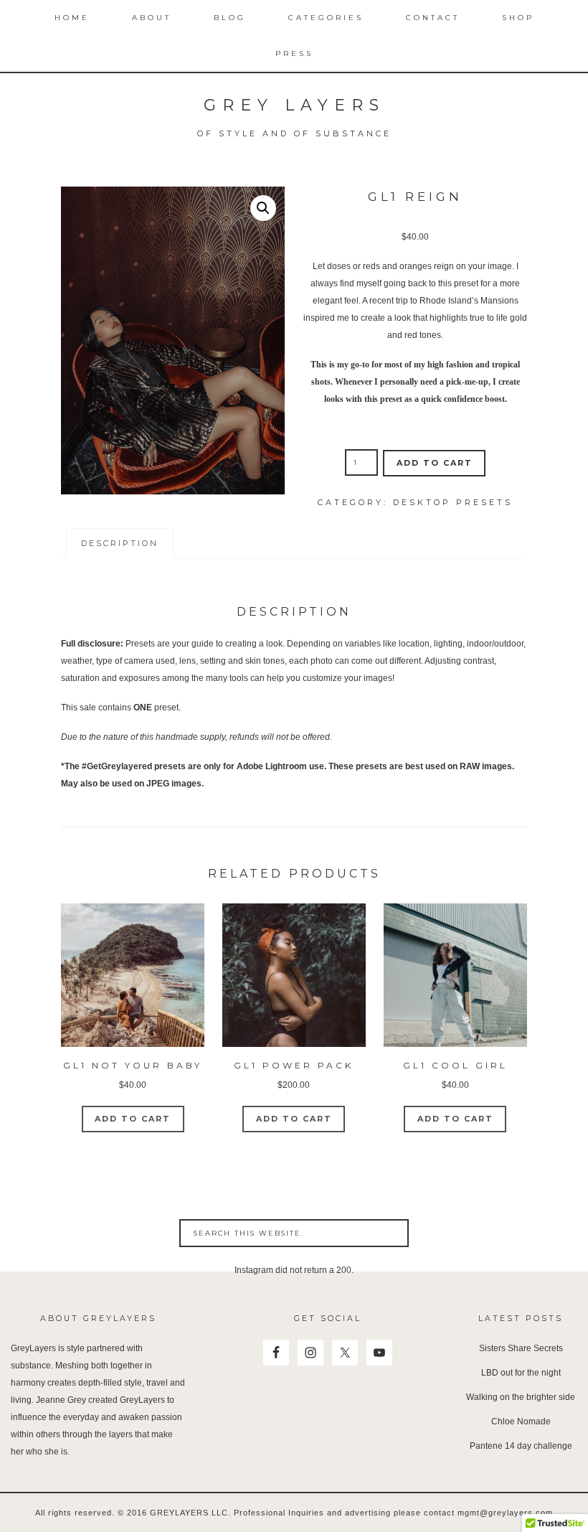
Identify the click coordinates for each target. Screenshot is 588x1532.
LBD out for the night (521, 1373)
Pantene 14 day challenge (521, 1446)
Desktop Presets (453, 502)
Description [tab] (119, 543)
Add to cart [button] (133, 1119)
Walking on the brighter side (520, 1397)
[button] (263, 208)
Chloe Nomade (521, 1421)
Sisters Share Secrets (521, 1348)
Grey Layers (294, 105)
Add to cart (435, 463)
